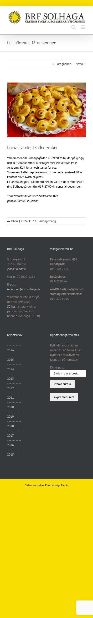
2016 (10, 445)
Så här (11, 306)
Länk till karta (16, 269)
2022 (10, 388)
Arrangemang (47, 221)
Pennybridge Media (56, 485)
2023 (10, 379)
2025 (10, 360)
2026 (10, 350)
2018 (10, 426)
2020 (10, 407)
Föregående (63, 64)
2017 (10, 436)
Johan (14, 221)
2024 (10, 369)
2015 (10, 454)
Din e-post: (57, 367)
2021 (10, 398)
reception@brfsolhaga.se (23, 289)
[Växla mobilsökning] (73, 27)
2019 (10, 417)
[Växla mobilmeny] (83, 27)
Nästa (79, 64)
